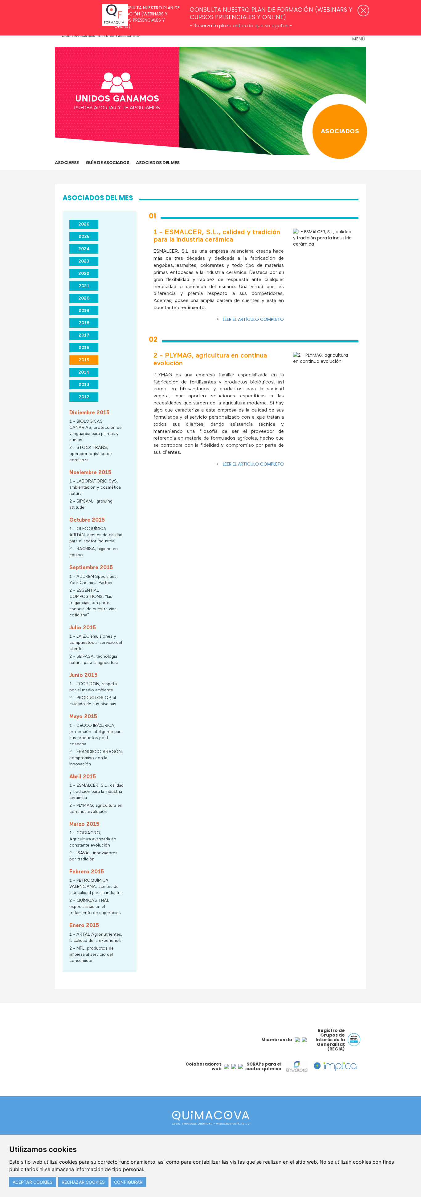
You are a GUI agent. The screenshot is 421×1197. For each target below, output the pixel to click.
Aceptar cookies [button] (33, 1182)
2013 (84, 385)
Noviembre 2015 (90, 472)
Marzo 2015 (84, 824)
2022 (83, 273)
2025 (84, 236)
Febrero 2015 (86, 872)
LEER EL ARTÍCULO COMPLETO (253, 319)
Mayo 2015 (83, 716)
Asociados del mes (158, 162)
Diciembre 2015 (89, 413)
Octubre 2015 (87, 520)
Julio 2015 (82, 628)
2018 (84, 323)
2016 (84, 348)
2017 (84, 335)
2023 (83, 261)
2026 (83, 224)
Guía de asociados (107, 162)
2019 (84, 311)
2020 (83, 298)
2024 (84, 249)
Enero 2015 (84, 925)
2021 (84, 286)
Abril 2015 (82, 777)
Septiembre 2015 (91, 567)
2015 (84, 360)
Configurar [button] (128, 1182)
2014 (83, 372)
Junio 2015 (83, 675)
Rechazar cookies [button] (83, 1182)
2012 (84, 397)
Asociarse (67, 162)
